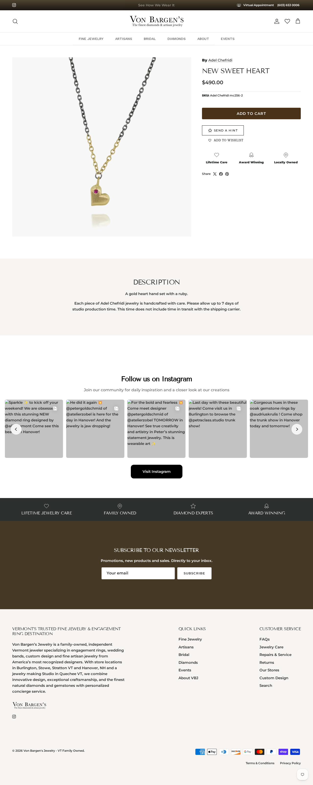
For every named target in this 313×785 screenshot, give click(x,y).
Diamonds (188, 662)
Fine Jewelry (190, 639)
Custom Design (273, 678)
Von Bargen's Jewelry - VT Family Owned (53, 750)
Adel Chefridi (220, 60)
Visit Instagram (157, 471)
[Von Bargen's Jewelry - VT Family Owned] (156, 21)
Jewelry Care (271, 647)
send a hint (226, 130)
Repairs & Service (275, 654)
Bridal (184, 654)
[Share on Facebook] (221, 174)
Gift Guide (156, 5)
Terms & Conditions (260, 763)
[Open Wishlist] (287, 21)
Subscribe (194, 573)
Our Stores (269, 670)
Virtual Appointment (258, 5)
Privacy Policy (290, 763)
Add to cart (251, 113)
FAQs (264, 639)
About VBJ (188, 678)
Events (185, 670)
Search (265, 685)
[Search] (15, 21)
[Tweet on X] (215, 174)
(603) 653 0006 (288, 5)
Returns (266, 662)
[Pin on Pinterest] (227, 174)
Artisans (186, 647)
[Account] (276, 21)
